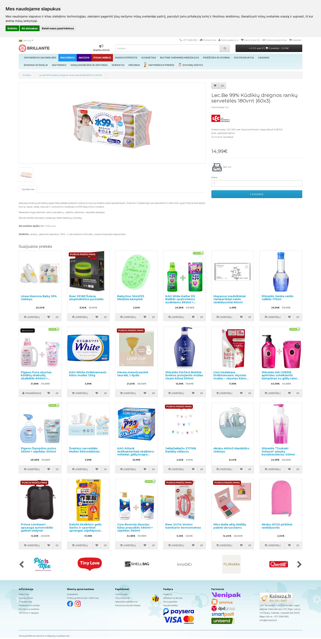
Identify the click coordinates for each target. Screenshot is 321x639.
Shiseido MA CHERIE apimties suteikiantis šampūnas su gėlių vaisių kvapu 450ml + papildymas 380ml (280, 378)
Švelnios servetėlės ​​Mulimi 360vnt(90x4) (84, 450)
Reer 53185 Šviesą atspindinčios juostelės (86, 297)
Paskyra (167, 594)
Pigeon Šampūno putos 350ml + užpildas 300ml (38, 450)
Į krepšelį (256, 194)
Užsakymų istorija (172, 597)
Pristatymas (25, 601)
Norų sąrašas (170, 601)
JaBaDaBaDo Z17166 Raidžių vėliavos (180, 450)
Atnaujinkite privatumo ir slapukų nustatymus (44, 635)
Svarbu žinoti (26, 597)
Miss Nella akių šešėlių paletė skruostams (229, 526)
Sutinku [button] (12, 28)
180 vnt (227, 167)
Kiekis (214, 177)
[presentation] (21, 565)
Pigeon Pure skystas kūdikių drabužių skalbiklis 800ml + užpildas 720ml (36, 376)
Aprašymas (28, 189)
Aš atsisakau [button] (30, 28)
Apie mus (24, 594)
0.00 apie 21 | (269, 48)
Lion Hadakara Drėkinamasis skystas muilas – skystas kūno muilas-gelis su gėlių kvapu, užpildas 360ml (230, 378)
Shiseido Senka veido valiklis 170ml (278, 297)
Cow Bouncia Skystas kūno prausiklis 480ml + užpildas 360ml (135, 527)
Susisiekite (72, 594)
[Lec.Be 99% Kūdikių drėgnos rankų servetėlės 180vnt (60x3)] (112, 123)
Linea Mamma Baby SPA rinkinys (39, 297)
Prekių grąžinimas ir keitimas (82, 597)
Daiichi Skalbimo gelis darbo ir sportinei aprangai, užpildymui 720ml (85, 529)
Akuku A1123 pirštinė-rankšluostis (277, 526)
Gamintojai (121, 594)
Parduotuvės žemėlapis (127, 605)
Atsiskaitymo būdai (29, 605)
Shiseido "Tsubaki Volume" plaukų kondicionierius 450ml (278, 451)
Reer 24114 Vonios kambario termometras (183, 526)
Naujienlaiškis (170, 605)
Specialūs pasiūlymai (126, 601)
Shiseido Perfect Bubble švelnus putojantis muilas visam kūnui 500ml (184, 375)
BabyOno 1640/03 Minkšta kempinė (130, 297)
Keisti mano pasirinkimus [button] (58, 28)
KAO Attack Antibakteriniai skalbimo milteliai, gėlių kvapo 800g (135, 453)
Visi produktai (122, 597)
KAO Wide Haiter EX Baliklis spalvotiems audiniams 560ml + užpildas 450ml (180, 300)
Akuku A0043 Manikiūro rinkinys (231, 450)
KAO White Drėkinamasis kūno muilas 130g (87, 373)
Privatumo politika (29, 609)
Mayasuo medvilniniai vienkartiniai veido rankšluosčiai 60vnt (229, 299)
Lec (227, 107)
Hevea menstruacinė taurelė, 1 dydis (132, 373)
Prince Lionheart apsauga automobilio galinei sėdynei (37, 527)
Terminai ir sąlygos (29, 612)
